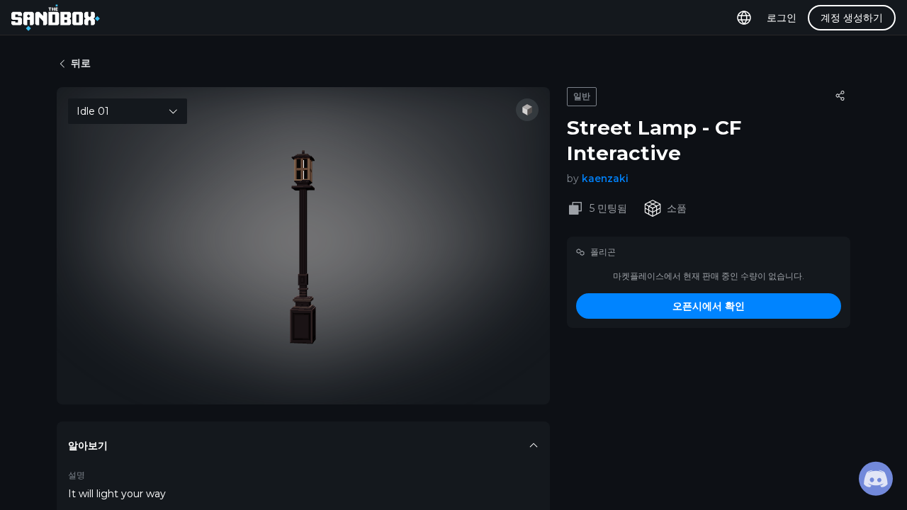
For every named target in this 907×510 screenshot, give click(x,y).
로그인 (781, 17)
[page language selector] (744, 17)
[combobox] (127, 111)
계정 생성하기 (852, 17)
